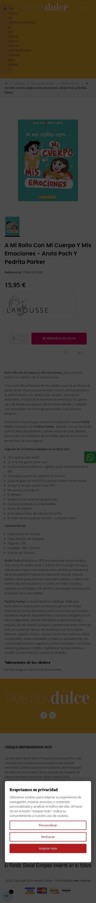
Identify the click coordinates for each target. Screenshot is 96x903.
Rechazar (48, 837)
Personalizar (48, 825)
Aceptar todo (48, 848)
